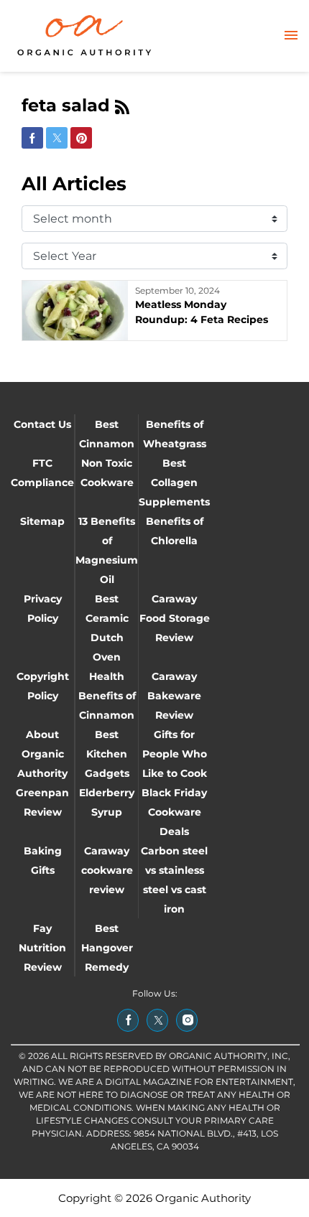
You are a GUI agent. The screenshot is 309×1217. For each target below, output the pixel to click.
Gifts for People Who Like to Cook (174, 754)
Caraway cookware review (107, 870)
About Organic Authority (42, 754)
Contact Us (42, 424)
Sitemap (42, 521)
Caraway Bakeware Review (174, 696)
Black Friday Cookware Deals (174, 812)
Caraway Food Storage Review (174, 618)
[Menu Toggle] (291, 36)
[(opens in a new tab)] (128, 1020)
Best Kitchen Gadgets (107, 754)
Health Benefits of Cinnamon (107, 696)
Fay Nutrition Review (42, 948)
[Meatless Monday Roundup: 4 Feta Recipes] (75, 310)
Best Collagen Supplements (174, 482)
